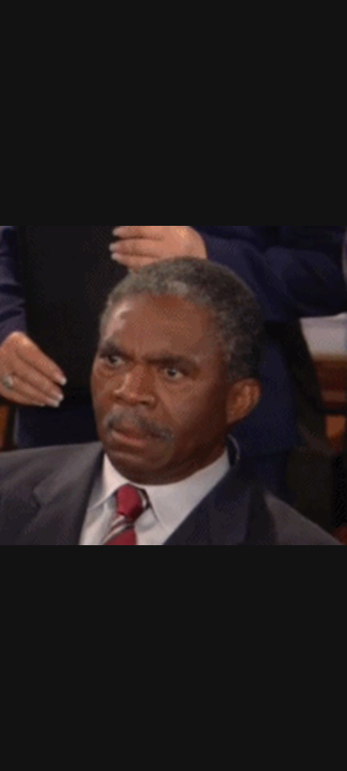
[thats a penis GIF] (173, 385)
